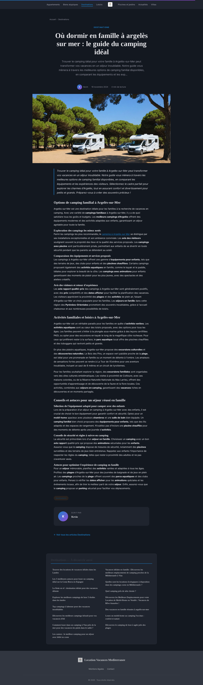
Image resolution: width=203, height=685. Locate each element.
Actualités (143, 4)
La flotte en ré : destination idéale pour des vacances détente (75, 589)
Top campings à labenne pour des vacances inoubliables (71, 608)
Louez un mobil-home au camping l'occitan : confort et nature (124, 617)
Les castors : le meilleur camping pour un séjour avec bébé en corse (73, 635)
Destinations (87, 4)
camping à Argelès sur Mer (116, 234)
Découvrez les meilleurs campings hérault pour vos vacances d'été (74, 617)
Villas (153, 4)
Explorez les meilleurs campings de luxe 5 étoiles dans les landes (73, 598)
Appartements (53, 4)
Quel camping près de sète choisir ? (120, 591)
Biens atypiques (70, 4)
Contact (110, 669)
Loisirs (99, 4)
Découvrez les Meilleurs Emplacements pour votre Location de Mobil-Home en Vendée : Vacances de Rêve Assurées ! (127, 600)
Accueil (53, 19)
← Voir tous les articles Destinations (72, 534)
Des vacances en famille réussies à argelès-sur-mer (127, 609)
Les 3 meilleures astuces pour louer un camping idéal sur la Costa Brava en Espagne (73, 580)
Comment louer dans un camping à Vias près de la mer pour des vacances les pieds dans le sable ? (74, 626)
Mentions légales (96, 669)
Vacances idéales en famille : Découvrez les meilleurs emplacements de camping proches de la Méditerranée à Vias (127, 572)
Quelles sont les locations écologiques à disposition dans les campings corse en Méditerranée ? (127, 583)
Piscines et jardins (126, 4)
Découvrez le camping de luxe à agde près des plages (125, 626)
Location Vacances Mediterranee (104, 659)
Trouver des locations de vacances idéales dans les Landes (74, 571)
